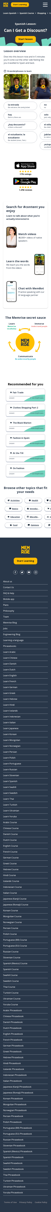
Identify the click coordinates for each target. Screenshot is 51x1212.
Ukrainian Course (11, 998)
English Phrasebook (13, 1033)
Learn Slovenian (11, 775)
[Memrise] (6, 5)
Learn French (9, 681)
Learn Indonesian (11, 716)
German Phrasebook (13, 1045)
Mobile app (8, 599)
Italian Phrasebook (12, 1080)
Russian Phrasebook (13, 1139)
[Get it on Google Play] (25, 181)
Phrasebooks (9, 646)
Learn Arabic (9, 652)
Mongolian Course (12, 916)
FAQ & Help (8, 593)
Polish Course (10, 934)
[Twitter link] (22, 572)
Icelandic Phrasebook (13, 1069)
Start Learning (20, 4)
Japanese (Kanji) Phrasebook (17, 1086)
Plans (5, 605)
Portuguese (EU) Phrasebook (17, 1133)
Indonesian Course (12, 887)
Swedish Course (11, 981)
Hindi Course (9, 875)
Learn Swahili (9, 787)
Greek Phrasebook (12, 1051)
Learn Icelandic (10, 710)
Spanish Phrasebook (13, 1157)
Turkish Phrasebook (13, 1180)
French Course (10, 851)
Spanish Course (27, 13)
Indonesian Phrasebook (15, 1075)
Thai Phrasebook (11, 1174)
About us (7, 581)
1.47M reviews (25, 190)
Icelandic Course (11, 881)
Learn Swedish (10, 793)
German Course (11, 857)
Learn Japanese (10, 728)
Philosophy (8, 610)
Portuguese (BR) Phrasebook (17, 1127)
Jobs (5, 628)
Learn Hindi (9, 704)
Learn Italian (9, 722)
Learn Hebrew (10, 699)
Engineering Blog (11, 634)
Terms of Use (10, 1202)
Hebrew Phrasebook (13, 1057)
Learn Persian (10, 751)
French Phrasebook (12, 1039)
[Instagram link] (36, 572)
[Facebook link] (15, 572)
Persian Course (10, 928)
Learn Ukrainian (11, 810)
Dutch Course (10, 840)
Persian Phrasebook (13, 1116)
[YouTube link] (29, 572)
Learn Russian (10, 769)
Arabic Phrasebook (12, 1010)
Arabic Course (10, 822)
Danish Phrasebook (13, 1022)
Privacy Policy (25, 1202)
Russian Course (10, 951)
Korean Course (10, 910)
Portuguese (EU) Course (15, 945)
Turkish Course (10, 992)
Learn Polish (9, 757)
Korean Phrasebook (13, 1098)
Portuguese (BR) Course (15, 939)
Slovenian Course (11, 957)
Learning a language (13, 640)
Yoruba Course (10, 1004)
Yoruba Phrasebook (13, 1192)
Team (6, 616)
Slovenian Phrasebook (14, 1145)
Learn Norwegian (11, 746)
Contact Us (8, 587)
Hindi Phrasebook (12, 1063)
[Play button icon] (17, 86)
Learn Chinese (10, 657)
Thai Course (9, 986)
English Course (10, 845)
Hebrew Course (10, 869)
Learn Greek (9, 693)
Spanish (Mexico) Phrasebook (17, 1151)
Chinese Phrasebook (13, 1016)
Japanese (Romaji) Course (15, 904)
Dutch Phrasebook (12, 1028)
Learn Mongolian (11, 740)
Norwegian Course (12, 922)
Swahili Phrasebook (12, 1163)
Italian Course (10, 892)
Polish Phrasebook (12, 1122)
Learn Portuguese (12, 763)
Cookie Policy (41, 1202)
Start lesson (25, 39)
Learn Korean (10, 734)
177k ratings (25, 174)
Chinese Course (11, 828)
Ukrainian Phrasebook (14, 1186)
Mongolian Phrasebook (14, 1104)
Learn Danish (9, 663)
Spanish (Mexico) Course (15, 963)
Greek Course (10, 863)
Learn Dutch (9, 669)
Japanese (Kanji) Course (14, 898)
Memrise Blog (10, 622)
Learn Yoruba (10, 816)
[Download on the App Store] (25, 165)
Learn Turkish (10, 804)
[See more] (45, 5)
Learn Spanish (9, 13)
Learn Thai (8, 798)
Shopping (41, 13)
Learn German (10, 687)
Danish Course (10, 834)
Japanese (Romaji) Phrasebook (18, 1092)
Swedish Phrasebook (13, 1169)
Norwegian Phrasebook (15, 1110)
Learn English (10, 675)
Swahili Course (10, 975)
